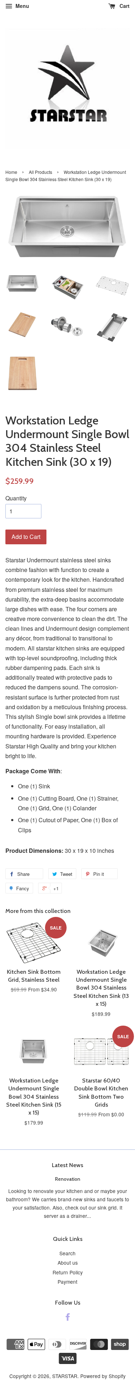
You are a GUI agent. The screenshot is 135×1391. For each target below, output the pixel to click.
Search (67, 1253)
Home (11, 172)
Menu (21, 5)
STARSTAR (64, 1375)
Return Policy (68, 1272)
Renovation (67, 1179)
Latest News (67, 1165)
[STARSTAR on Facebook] (68, 1318)
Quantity (16, 498)
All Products (40, 172)
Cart (124, 5)
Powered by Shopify (103, 1375)
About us (68, 1262)
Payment (67, 1281)
